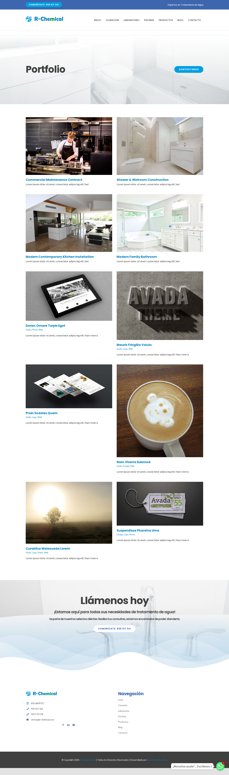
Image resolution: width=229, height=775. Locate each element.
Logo (125, 349)
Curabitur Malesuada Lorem (48, 548)
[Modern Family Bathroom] (160, 196)
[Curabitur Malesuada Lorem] (69, 483)
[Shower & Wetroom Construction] (160, 119)
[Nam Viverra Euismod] (160, 366)
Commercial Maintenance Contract (54, 180)
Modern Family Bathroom (137, 257)
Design (126, 466)
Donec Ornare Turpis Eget (45, 326)
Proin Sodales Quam (42, 413)
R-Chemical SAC (88, 759)
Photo (35, 329)
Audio (28, 329)
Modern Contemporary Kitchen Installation (60, 257)
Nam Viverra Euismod (133, 462)
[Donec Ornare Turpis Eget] (69, 273)
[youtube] (74, 725)
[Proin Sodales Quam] (69, 366)
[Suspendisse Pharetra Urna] (160, 483)
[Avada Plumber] (44, 16)
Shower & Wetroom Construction (143, 180)
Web (41, 329)
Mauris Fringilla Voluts (134, 345)
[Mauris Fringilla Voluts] (160, 273)
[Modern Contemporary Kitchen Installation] (69, 196)
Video (40, 552)
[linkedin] (68, 725)
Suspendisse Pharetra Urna (138, 530)
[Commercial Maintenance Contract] (69, 119)
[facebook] (63, 725)
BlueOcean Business (157, 759)
